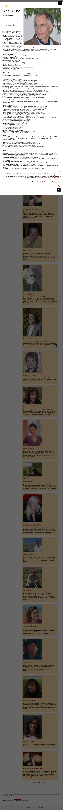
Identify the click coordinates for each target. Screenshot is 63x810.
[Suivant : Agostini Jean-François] (6, 5)
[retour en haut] (59, 185)
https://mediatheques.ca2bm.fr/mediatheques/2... (49, 177)
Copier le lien (57, 181)
